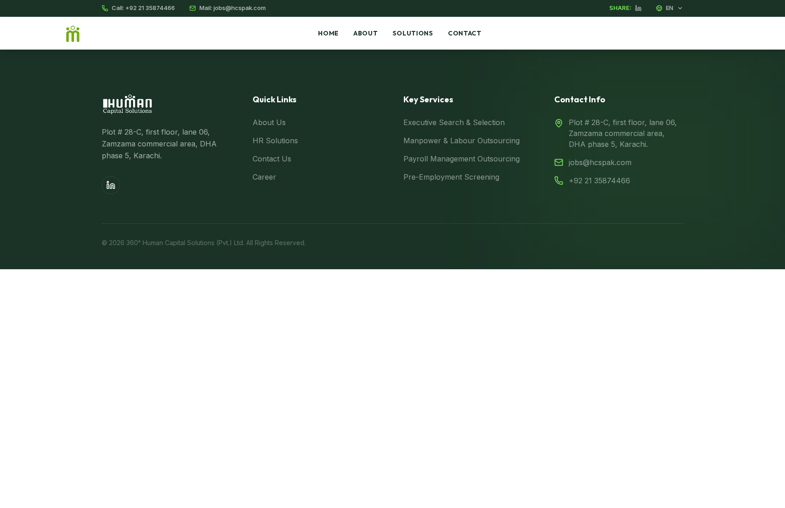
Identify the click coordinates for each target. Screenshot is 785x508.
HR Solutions (275, 140)
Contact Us (272, 158)
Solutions (412, 33)
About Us (269, 122)
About (365, 33)
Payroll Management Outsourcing (461, 158)
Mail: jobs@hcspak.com (232, 7)
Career (264, 176)
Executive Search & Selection (454, 122)
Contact (465, 33)
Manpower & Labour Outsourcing (461, 140)
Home (328, 33)
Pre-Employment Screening (451, 176)
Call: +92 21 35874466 (143, 7)
